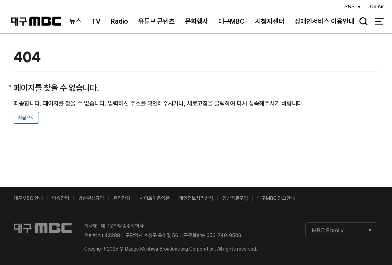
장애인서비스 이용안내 (324, 21)
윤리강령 (121, 198)
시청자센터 (269, 21)
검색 (361, 21)
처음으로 (26, 118)
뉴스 (75, 21)
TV (96, 21)
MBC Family (328, 230)
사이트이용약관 (155, 198)
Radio (119, 21)
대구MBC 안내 (28, 198)
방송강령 (60, 198)
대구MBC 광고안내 (276, 198)
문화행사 (196, 21)
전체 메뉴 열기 (379, 21)
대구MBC (36, 21)
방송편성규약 (91, 198)
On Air (377, 7)
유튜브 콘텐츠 (156, 21)
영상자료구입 (235, 198)
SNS (349, 7)
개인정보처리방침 (196, 198)
